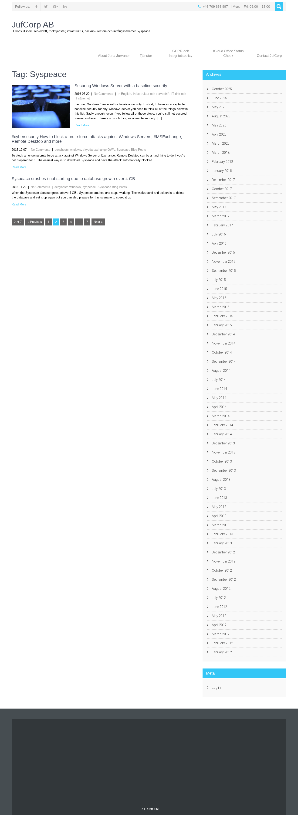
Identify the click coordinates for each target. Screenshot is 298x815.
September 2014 (224, 361)
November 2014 (223, 343)
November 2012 (223, 561)
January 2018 (222, 171)
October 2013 (222, 461)
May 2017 (219, 207)
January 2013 (222, 543)
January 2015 (222, 325)
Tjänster (146, 56)
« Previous (34, 222)
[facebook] (36, 6)
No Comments (103, 93)
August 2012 (221, 588)
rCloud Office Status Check (228, 53)
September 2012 (224, 579)
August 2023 (221, 116)
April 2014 (219, 407)
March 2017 (221, 216)
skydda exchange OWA (99, 149)
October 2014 (222, 352)
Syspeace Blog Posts (131, 149)
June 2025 (219, 98)
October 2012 (222, 570)
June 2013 (219, 498)
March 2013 (221, 525)
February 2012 (222, 643)
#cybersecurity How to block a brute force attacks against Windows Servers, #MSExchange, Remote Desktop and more (97, 139)
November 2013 (223, 452)
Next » (98, 222)
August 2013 (221, 479)
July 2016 (219, 234)
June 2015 (219, 289)
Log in (216, 687)
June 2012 (219, 607)
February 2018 (222, 162)
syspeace (89, 187)
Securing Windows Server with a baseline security (120, 85)
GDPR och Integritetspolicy (181, 53)
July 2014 (219, 380)
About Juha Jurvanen (114, 56)
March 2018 (221, 152)
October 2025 (222, 89)
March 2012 (221, 634)
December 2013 (223, 443)
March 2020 (221, 143)
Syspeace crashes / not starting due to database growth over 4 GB (73, 178)
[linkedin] (65, 6)
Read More (81, 125)
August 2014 (221, 370)
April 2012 (219, 625)
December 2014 (223, 334)
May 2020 (219, 125)
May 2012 (219, 616)
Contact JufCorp (269, 56)
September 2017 (224, 198)
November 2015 (223, 261)
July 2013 (219, 489)
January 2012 (222, 652)
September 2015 (224, 271)
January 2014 (222, 434)
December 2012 (223, 552)
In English (124, 93)
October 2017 (222, 189)
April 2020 (219, 134)
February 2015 (222, 316)
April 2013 (219, 516)
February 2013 (222, 534)
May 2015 (219, 298)
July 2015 (219, 280)
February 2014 (222, 425)
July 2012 (219, 598)
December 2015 (223, 252)
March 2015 (221, 307)
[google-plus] (55, 6)
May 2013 (219, 507)
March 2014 (221, 416)
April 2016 (219, 243)
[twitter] (46, 6)
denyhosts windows (68, 149)
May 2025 (219, 107)
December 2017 (223, 180)
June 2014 (219, 389)
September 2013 (224, 470)
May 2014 (219, 398)
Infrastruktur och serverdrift (151, 93)
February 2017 (222, 225)
